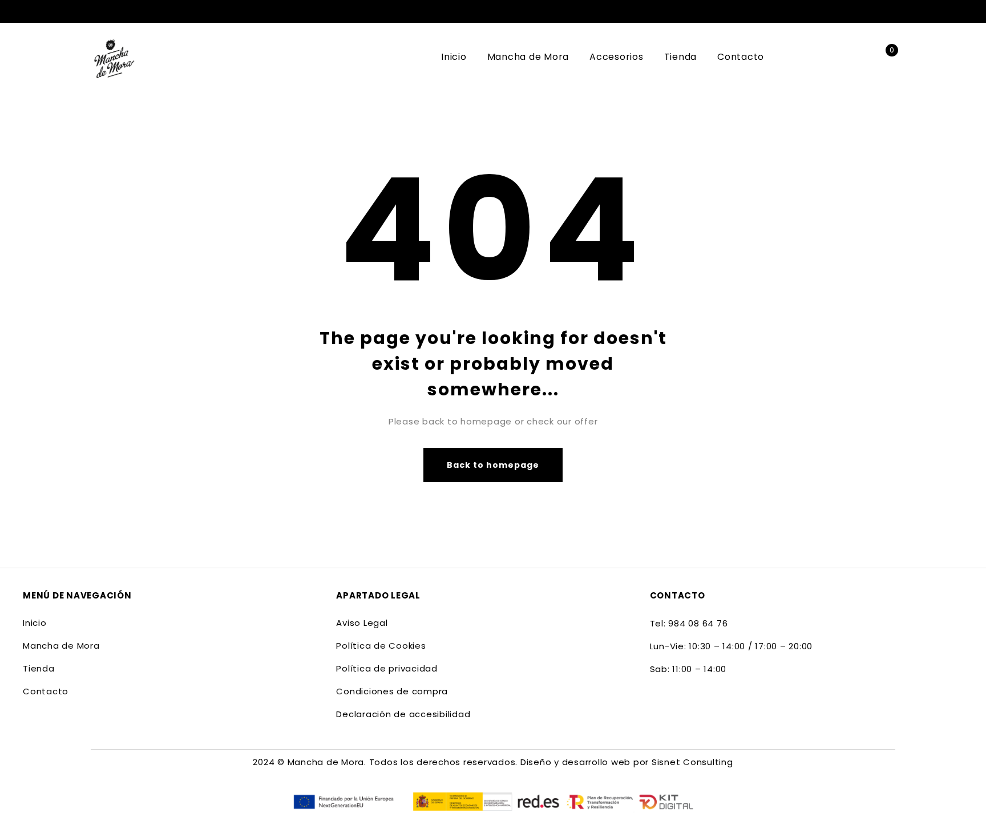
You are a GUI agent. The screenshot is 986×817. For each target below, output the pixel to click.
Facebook (871, 11)
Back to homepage (493, 465)
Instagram (889, 11)
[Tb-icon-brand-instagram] (680, 705)
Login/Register (859, 57)
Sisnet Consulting (692, 762)
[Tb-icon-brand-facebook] (657, 705)
